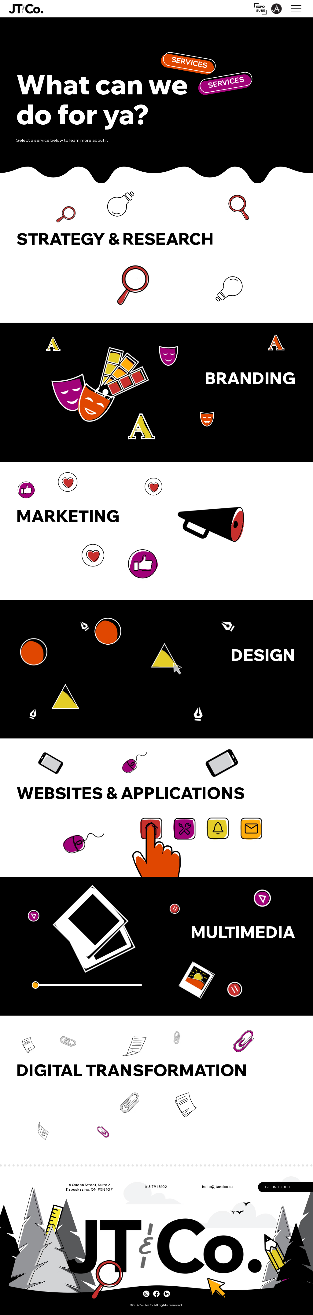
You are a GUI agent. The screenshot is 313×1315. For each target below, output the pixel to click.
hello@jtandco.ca (218, 1187)
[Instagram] (146, 1294)
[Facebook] (156, 1294)
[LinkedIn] (167, 1294)
